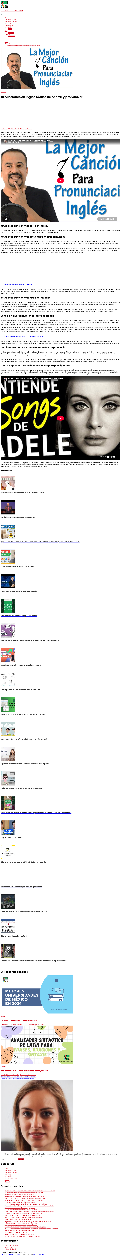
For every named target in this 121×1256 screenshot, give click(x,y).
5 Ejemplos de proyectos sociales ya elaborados (21, 1223)
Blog (6, 31)
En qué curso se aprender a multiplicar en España (21, 1225)
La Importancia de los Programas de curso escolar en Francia (25, 1193)
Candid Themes (38, 1254)
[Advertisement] (57, 114)
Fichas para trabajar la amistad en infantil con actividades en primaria (28, 1221)
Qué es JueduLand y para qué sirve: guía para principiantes (24, 1217)
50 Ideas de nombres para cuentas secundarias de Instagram (25, 1227)
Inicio (6, 17)
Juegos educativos (11, 1178)
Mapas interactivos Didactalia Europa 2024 (19, 1230)
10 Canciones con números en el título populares (21, 1210)
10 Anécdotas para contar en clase (16, 1232)
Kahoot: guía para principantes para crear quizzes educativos (25, 1198)
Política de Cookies (11, 1249)
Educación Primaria (11, 21)
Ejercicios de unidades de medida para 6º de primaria (22, 1215)
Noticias (11, 33)
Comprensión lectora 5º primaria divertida (18, 1219)
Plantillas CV (9, 25)
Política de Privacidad (12, 1245)
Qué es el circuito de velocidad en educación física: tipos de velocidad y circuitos (31, 1229)
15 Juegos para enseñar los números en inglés (20, 1202)
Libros (10, 29)
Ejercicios (8, 23)
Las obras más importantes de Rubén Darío (19, 1234)
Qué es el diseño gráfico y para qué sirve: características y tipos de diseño (29, 1206)
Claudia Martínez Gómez (23, 129)
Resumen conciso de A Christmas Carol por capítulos (22, 1236)
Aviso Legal (8, 1247)
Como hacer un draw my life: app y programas (20, 1208)
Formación (8, 27)
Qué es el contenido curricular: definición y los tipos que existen (26, 1204)
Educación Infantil (10, 19)
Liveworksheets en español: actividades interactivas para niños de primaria (30, 1191)
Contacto (11, 36)
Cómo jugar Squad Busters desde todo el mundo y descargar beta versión (29, 1212)
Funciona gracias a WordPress (11, 1254)
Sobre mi (7, 35)
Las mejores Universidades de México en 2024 (19, 1020)
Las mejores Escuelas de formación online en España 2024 (24, 1196)
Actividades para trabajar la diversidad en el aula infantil (23, 1213)
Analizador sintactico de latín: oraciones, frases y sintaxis (24, 1071)
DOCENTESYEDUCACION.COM (12, 11)
